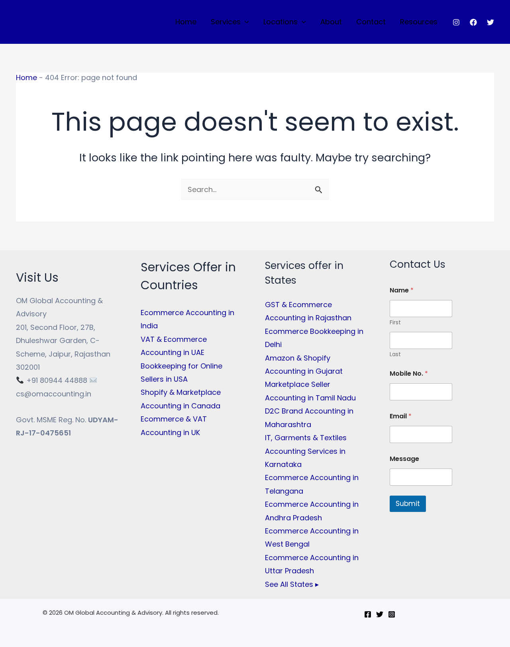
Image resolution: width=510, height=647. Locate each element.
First (395, 322)
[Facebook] (473, 22)
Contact (371, 22)
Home (185, 22)
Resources (418, 22)
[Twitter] (490, 22)
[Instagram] (456, 22)
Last (395, 354)
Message (404, 459)
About (331, 22)
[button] (245, 22)
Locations (280, 22)
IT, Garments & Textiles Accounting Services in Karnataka (306, 451)
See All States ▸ (292, 584)
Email (401, 416)
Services (226, 22)
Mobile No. (409, 373)
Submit (408, 503)
